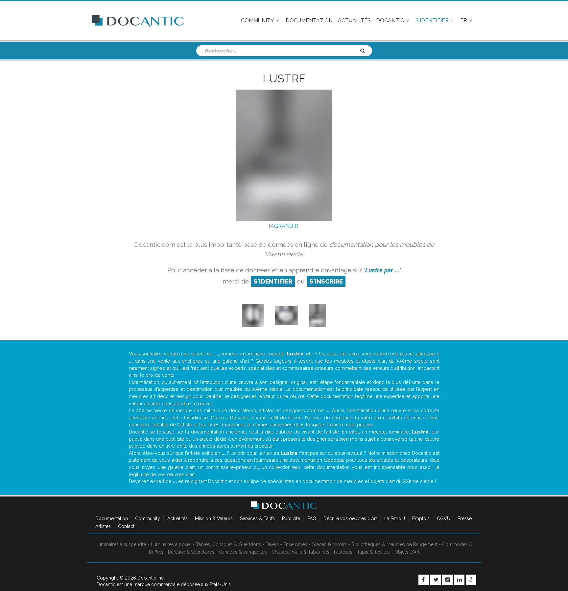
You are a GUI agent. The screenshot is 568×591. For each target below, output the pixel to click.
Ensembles (295, 544)
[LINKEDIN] (459, 580)
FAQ (311, 518)
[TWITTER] (435, 580)
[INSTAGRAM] (447, 580)
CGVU (443, 518)
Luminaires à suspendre (121, 544)
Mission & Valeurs (214, 518)
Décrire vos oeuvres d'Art (350, 518)
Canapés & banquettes (243, 552)
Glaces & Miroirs (329, 544)
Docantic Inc (150, 577)
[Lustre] (318, 315)
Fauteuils (343, 552)
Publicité (291, 518)
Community (147, 518)
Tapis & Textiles (373, 552)
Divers (272, 544)
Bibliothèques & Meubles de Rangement (394, 544)
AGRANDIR (284, 226)
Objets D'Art (406, 552)
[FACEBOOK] (423, 580)
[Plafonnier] (286, 315)
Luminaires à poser (171, 544)
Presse (465, 518)
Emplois (421, 518)
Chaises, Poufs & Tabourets (300, 552)
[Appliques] (253, 315)
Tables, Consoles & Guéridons (228, 544)
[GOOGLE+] (471, 580)
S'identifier (272, 281)
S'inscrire (326, 281)
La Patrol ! (394, 518)
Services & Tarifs (257, 518)
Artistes (103, 526)
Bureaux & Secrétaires (191, 552)
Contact (126, 526)
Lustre (284, 78)
